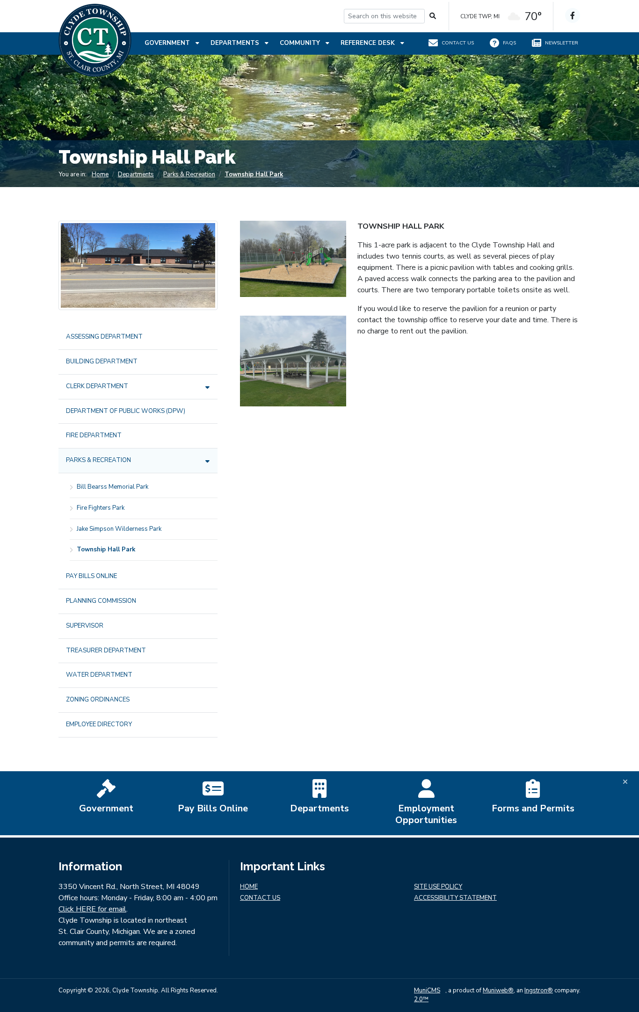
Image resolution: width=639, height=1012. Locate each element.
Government (168, 43)
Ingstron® (538, 990)
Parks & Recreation (189, 174)
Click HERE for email (92, 909)
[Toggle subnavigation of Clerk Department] (207, 387)
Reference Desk (369, 43)
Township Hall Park (254, 174)
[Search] (433, 16)
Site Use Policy (438, 887)
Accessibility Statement (455, 898)
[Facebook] (573, 15)
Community (301, 43)
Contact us (260, 898)
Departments (236, 43)
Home (100, 174)
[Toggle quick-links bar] (625, 782)
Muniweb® (498, 990)
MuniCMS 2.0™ (427, 995)
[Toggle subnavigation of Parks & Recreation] (207, 461)
